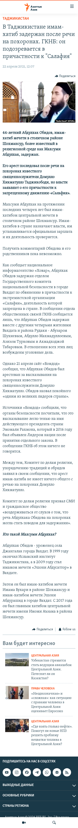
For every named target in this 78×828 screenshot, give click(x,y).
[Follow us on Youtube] (7, 772)
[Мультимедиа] (23, 822)
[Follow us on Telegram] (37, 772)
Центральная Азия (45, 655)
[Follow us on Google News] (57, 772)
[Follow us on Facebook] (27, 772)
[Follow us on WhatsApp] (47, 772)
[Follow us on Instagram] (17, 772)
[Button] (65, 76)
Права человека (43, 688)
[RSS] (67, 772)
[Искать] (54, 822)
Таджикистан (16, 19)
